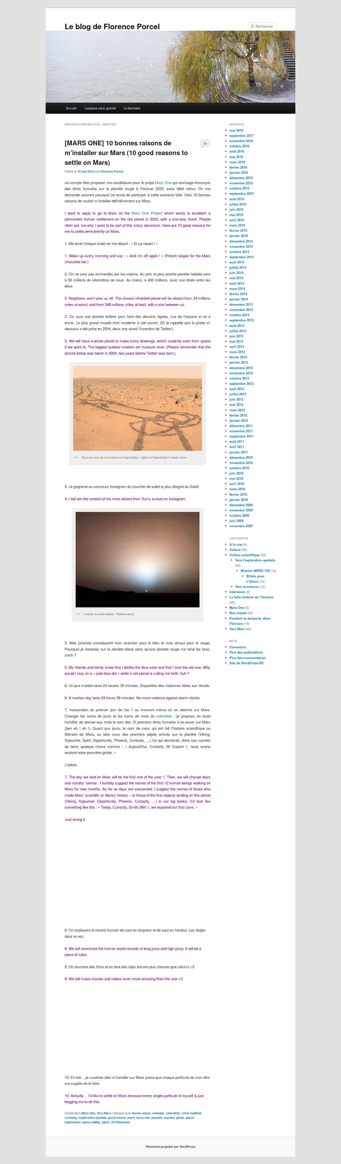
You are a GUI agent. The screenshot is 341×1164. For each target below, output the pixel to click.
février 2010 (238, 494)
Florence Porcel (112, 171)
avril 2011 (236, 446)
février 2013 (238, 357)
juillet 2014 (237, 267)
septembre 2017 (241, 135)
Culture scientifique (244, 554)
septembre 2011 (241, 436)
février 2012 (238, 415)
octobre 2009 (239, 515)
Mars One (163, 182)
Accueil (71, 108)
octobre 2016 (239, 146)
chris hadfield (191, 1113)
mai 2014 (236, 277)
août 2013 (236, 325)
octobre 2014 (239, 251)
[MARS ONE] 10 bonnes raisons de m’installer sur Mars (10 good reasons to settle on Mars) (126, 152)
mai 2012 (236, 404)
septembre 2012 (241, 383)
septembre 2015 (241, 193)
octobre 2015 (239, 188)
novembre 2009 (241, 510)
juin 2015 (236, 209)
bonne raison (141, 1113)
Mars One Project (147, 213)
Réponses (120, 1122)
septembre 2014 (241, 256)
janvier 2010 (238, 499)
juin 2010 (236, 473)
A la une (235, 544)
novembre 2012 (241, 373)
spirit (105, 1122)
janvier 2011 (238, 452)
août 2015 (236, 199)
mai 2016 (236, 156)
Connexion (237, 647)
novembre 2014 (241, 246)
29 (205, 143)
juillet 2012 (237, 394)
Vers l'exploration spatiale (255, 560)
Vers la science (246, 586)
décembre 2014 (241, 241)
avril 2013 (236, 346)
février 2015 (238, 230)
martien (169, 1117)
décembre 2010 (241, 457)
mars (131, 1117)
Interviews (237, 591)
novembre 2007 (241, 525)
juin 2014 (236, 272)
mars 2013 (237, 351)
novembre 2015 (241, 183)
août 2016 (236, 151)
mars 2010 (237, 488)
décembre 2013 (241, 304)
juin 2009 (236, 520)
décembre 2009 (241, 504)
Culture (235, 549)
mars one (143, 1117)
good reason (117, 1117)
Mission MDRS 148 (255, 570)
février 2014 (238, 293)
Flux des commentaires (247, 657)
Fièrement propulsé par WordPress (170, 1146)
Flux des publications (246, 652)
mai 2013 (236, 341)
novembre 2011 (241, 431)
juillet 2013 (237, 330)
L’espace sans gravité (100, 108)
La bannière (132, 108)
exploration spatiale (93, 1117)
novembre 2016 (241, 140)
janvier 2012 (238, 420)
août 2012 (236, 388)
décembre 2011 (241, 425)
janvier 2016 (238, 172)
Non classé (237, 612)
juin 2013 (236, 336)
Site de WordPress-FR (246, 663)
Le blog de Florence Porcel (112, 26)
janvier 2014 (238, 299)
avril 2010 (236, 483)
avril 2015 (236, 220)
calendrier (164, 715)
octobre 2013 (239, 314)
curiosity (71, 1117)
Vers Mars (104, 1113)
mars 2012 (237, 410)
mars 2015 (237, 225)
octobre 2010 (239, 468)
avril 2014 (236, 283)
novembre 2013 (241, 309)
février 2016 (238, 167)
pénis (180, 1117)
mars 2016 (237, 162)
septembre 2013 (241, 320)
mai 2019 (236, 130)
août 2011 (236, 441)
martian (156, 1117)
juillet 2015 (237, 204)
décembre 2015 (241, 177)
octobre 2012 (239, 378)
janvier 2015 (238, 235)
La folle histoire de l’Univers (251, 597)
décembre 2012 (241, 367)
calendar (158, 1113)
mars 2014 (237, 288)
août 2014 (236, 262)
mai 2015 (236, 214)
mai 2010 (236, 478)
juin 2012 (236, 399)
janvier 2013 (238, 362)
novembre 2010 (241, 462)
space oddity (91, 1122)
